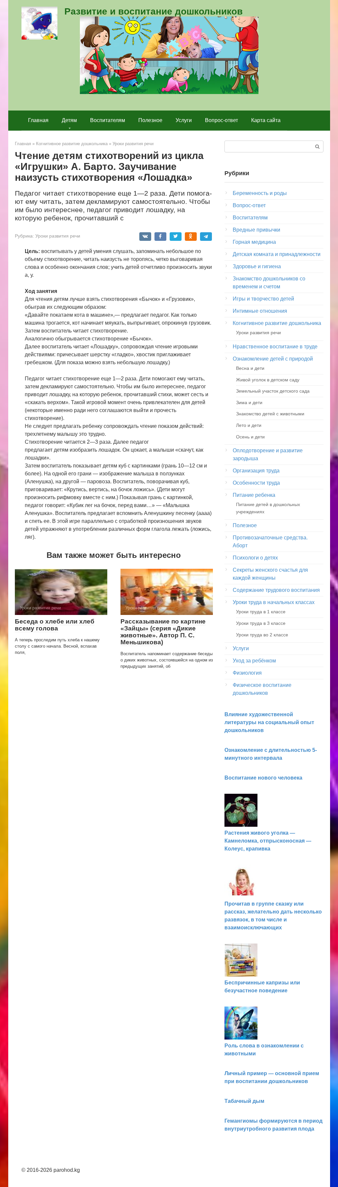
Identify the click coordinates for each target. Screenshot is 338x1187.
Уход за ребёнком (254, 660)
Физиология (247, 673)
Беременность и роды (260, 193)
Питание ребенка (254, 495)
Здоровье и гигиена (257, 266)
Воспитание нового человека (263, 778)
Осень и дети (250, 436)
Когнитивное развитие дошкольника (277, 323)
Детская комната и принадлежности (277, 254)
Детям (69, 120)
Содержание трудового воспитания (276, 590)
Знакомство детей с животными (270, 413)
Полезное (150, 120)
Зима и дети (249, 402)
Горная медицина (254, 242)
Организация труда (256, 470)
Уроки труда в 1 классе (261, 611)
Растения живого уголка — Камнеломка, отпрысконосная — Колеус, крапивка (267, 840)
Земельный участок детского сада (273, 391)
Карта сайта (266, 120)
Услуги (184, 120)
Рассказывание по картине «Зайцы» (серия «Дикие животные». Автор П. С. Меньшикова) (163, 632)
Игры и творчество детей (263, 299)
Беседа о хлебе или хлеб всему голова (54, 625)
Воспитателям (107, 120)
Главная (38, 120)
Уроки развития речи (57, 236)
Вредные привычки (256, 230)
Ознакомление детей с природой (273, 359)
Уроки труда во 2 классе (262, 634)
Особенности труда (256, 483)
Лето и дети (248, 425)
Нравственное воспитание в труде (275, 346)
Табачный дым (244, 1101)
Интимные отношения (260, 311)
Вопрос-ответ (221, 120)
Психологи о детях (255, 558)
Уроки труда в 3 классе (261, 623)
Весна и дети (250, 368)
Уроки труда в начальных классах (274, 602)
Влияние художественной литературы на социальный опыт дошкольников (269, 722)
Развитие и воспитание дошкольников (153, 11)
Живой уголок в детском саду (267, 379)
